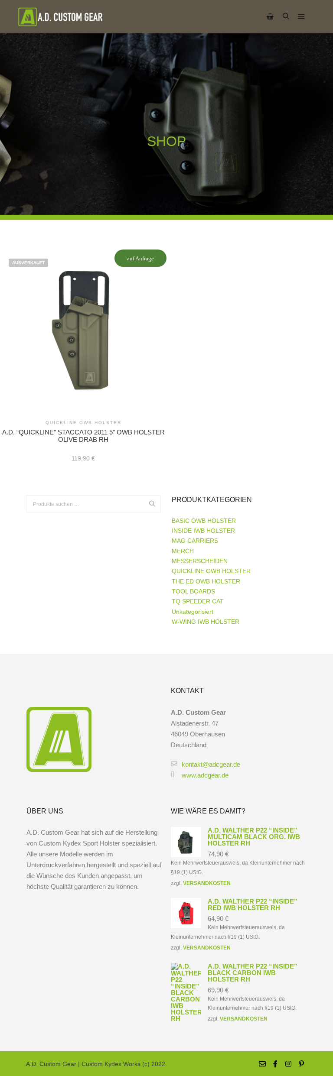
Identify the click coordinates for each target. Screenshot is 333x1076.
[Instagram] (288, 1064)
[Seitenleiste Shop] (270, 16)
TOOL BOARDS (193, 591)
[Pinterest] (301, 1064)
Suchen (154, 504)
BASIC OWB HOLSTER (204, 520)
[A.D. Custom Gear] (60, 16)
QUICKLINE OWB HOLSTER (211, 570)
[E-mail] (262, 1064)
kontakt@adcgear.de (211, 764)
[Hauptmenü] (301, 16)
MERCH (183, 551)
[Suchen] (286, 16)
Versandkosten (207, 883)
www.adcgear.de (205, 775)
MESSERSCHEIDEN (200, 560)
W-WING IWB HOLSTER (205, 621)
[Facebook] (275, 1064)
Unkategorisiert (192, 611)
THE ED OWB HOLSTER (206, 581)
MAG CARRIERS (195, 540)
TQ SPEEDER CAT (198, 601)
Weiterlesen (83, 330)
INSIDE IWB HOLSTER (203, 530)
